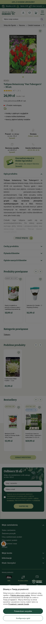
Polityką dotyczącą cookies (20, 595)
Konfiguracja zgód (23, 618)
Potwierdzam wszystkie (23, 611)
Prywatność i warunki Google (18, 604)
